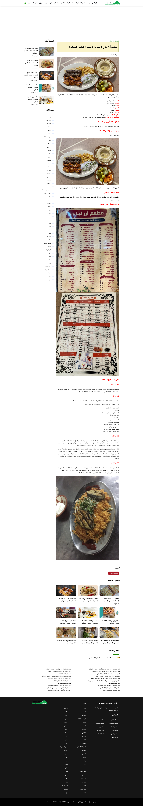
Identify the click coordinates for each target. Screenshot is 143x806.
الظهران (49, 170)
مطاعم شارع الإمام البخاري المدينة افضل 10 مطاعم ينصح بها (104, 681)
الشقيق (49, 163)
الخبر (50, 140)
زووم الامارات (100, 730)
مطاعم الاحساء (114, 573)
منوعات (49, 273)
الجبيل (49, 134)
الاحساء (49, 124)
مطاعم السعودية (113, 723)
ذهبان (49, 246)
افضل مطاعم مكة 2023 (114, 683)
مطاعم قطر (115, 737)
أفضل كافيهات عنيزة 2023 (65, 683)
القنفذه (49, 183)
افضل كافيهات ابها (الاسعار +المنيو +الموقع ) (60, 678)
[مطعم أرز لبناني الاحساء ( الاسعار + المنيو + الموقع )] (87, 74)
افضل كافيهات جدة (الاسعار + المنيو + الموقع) (60, 671)
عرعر (50, 263)
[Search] (24, 3)
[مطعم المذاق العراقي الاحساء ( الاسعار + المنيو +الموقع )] (46, 75)
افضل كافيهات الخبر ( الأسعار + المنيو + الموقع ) (59, 688)
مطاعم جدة (115, 730)
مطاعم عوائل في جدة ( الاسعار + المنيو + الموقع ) (107, 676)
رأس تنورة (48, 250)
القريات (49, 173)
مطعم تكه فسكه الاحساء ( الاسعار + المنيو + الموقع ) (90, 641)
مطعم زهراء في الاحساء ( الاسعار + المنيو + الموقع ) (66, 641)
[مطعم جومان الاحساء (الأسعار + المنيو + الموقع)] (46, 88)
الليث (49, 187)
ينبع (50, 280)
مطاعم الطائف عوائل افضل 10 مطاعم (110, 688)
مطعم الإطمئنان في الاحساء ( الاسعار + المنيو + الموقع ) (67, 622)
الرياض (94, 3)
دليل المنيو (101, 720)
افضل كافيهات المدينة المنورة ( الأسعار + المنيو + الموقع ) (57, 676)
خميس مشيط (47, 243)
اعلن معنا (49, 802)
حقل (50, 240)
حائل (50, 233)
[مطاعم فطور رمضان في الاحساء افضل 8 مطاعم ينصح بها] (46, 63)
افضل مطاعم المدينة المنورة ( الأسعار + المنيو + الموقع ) (105, 678)
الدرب (49, 150)
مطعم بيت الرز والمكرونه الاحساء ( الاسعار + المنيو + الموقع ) (111, 601)
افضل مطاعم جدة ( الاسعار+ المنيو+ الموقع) (108, 674)
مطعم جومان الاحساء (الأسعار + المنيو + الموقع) (109, 622)
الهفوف (49, 207)
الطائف (56, 3)
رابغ (50, 253)
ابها (51, 3)
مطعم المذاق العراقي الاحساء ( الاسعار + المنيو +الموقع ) (67, 599)
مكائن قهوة (48, 266)
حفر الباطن (48, 236)
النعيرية (49, 200)
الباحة (34, 3)
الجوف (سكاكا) (47, 137)
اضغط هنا (85, 117)
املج (50, 213)
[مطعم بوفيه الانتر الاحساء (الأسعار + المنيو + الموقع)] (46, 100)
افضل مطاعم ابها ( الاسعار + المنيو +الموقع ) (108, 685)
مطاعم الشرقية (114, 727)
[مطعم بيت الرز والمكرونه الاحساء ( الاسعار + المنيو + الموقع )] (46, 51)
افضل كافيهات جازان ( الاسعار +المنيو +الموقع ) (59, 685)
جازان (40, 3)
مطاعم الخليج (114, 734)
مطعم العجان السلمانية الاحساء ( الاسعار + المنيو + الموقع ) (109, 641)
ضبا (50, 260)
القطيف (49, 180)
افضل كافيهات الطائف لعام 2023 (63, 681)
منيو (29, 3)
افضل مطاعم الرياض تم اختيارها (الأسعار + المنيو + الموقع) (104, 669)
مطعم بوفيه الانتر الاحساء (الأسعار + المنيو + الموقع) (90, 622)
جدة (88, 3)
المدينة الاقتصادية (46, 190)
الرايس (49, 157)
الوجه (49, 210)
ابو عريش (48, 120)
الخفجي (49, 147)
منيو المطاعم (114, 720)
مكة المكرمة (70, 3)
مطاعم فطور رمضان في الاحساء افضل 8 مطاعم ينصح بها (88, 599)
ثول (50, 223)
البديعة (49, 130)
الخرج (49, 143)
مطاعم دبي (101, 727)
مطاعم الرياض (100, 723)
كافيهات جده (100, 734)
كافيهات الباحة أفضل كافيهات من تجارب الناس (60, 690)
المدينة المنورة (80, 3)
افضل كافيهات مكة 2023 (65, 674)
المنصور (49, 197)
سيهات (49, 256)
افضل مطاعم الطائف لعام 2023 (111, 690)
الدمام (49, 153)
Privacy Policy (57, 802)
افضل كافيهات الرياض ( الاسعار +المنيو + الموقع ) (59, 669)
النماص (49, 203)
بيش (50, 217)
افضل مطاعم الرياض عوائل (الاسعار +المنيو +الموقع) (106, 671)
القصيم (62, 3)
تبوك (45, 3)
